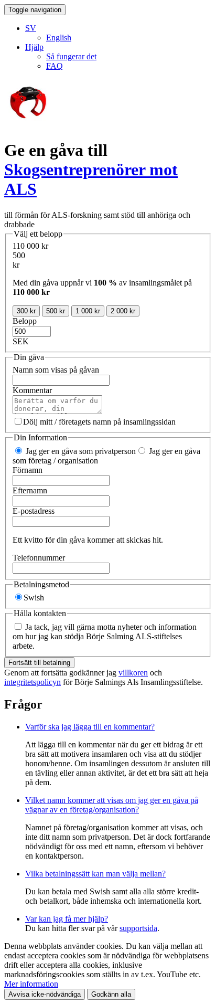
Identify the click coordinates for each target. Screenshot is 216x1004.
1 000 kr (87, 311)
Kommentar (32, 390)
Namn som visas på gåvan (56, 369)
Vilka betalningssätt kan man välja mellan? (95, 873)
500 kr (55, 311)
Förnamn (27, 470)
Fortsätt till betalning (39, 663)
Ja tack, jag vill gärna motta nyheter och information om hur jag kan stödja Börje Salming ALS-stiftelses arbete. (105, 636)
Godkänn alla (111, 994)
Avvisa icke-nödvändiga (44, 994)
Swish (34, 597)
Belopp (25, 320)
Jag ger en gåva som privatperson (80, 451)
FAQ (54, 65)
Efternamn (30, 490)
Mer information (31, 983)
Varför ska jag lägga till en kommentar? (90, 726)
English (58, 37)
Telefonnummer (39, 557)
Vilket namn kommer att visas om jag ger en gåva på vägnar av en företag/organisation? (111, 805)
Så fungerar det (71, 56)
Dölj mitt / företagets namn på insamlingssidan (99, 421)
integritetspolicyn (32, 682)
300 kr (26, 311)
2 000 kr (123, 311)
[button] (30, 28)
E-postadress (34, 510)
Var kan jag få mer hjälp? (66, 918)
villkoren (133, 672)
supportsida (138, 928)
